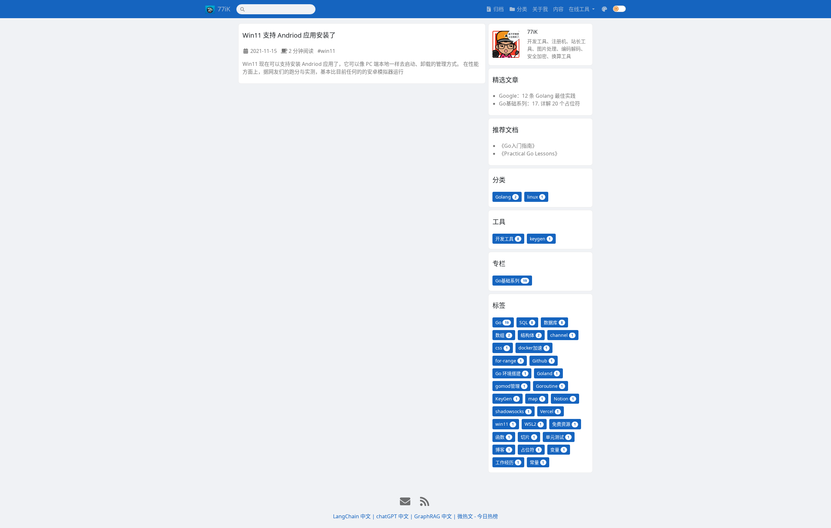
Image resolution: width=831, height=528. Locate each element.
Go (502, 322)
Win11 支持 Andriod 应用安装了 (289, 35)
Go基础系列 (511, 280)
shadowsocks (512, 411)
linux (535, 197)
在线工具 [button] (580, 9)
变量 (557, 450)
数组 (502, 335)
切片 (528, 437)
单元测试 (557, 437)
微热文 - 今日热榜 (477, 516)
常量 (537, 462)
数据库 (553, 322)
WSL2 (533, 424)
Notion (564, 399)
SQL (526, 322)
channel (561, 335)
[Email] (406, 502)
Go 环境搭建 (510, 373)
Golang (505, 197)
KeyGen (506, 399)
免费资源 (564, 424)
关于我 (540, 9)
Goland (547, 373)
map (535, 399)
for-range (508, 361)
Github (542, 361)
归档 (498, 9)
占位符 (530, 450)
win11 (504, 424)
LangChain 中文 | (354, 516)
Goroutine (549, 386)
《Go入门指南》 (518, 145)
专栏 (498, 263)
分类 (522, 9)
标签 (498, 305)
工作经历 (507, 462)
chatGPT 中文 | (395, 516)
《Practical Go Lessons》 (529, 153)
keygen (540, 239)
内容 (558, 9)
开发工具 (507, 239)
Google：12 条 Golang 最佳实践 (537, 95)
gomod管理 (510, 386)
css (501, 348)
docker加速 (533, 348)
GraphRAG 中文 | (435, 516)
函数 (502, 437)
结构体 (530, 335)
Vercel (549, 411)
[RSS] (425, 502)
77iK (223, 9)
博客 (502, 450)
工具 (498, 221)
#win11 (326, 51)
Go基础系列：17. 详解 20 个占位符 (539, 103)
